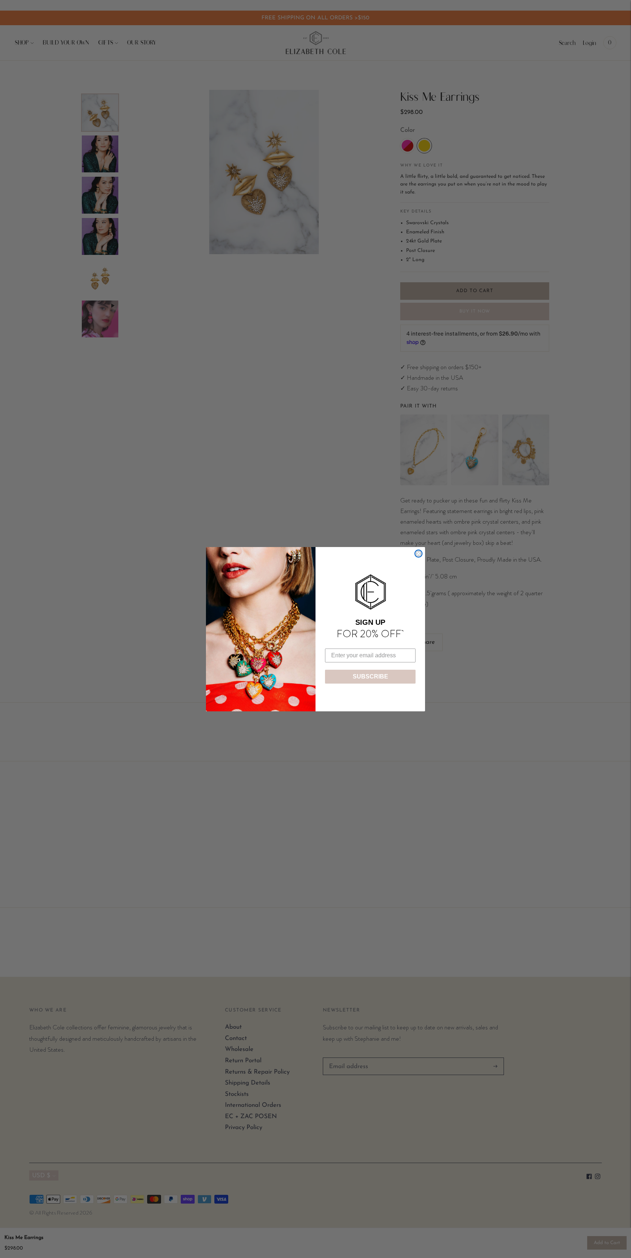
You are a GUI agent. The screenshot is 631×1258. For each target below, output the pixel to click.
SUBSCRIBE (370, 676)
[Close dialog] (418, 553)
